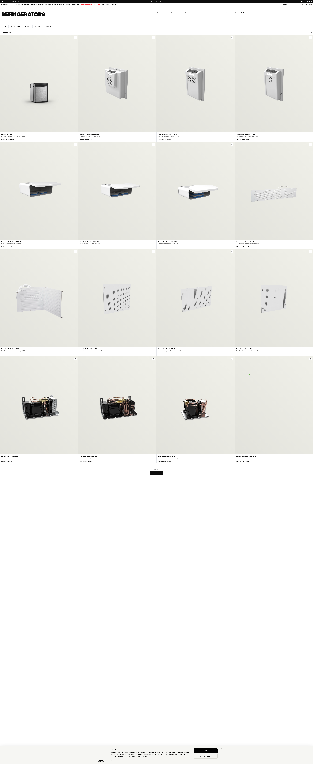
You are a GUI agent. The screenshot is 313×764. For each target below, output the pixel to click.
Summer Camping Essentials (88, 4)
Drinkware (27, 4)
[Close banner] (221, 749)
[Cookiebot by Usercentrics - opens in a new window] (100, 761)
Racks (33, 4)
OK (206, 750)
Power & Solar (75, 4)
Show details (114, 760)
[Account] (306, 4)
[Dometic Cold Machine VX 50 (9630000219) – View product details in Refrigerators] (274, 302)
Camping (50, 4)
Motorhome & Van (59, 4)
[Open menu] (13, 4)
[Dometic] (5, 4)
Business (303, 1)
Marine (68, 4)
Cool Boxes (19, 4)
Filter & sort (7, 32)
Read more (244, 13)
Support (299, 1)
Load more (156, 473)
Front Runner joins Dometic (11, 1)
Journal (114, 4)
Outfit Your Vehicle (156, 1)
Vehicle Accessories (41, 4)
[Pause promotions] (2, 1)
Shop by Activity (105, 4)
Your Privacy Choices (205, 756)
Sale (99, 4)
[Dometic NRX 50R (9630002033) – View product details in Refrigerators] (39, 88)
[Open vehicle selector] (302, 4)
